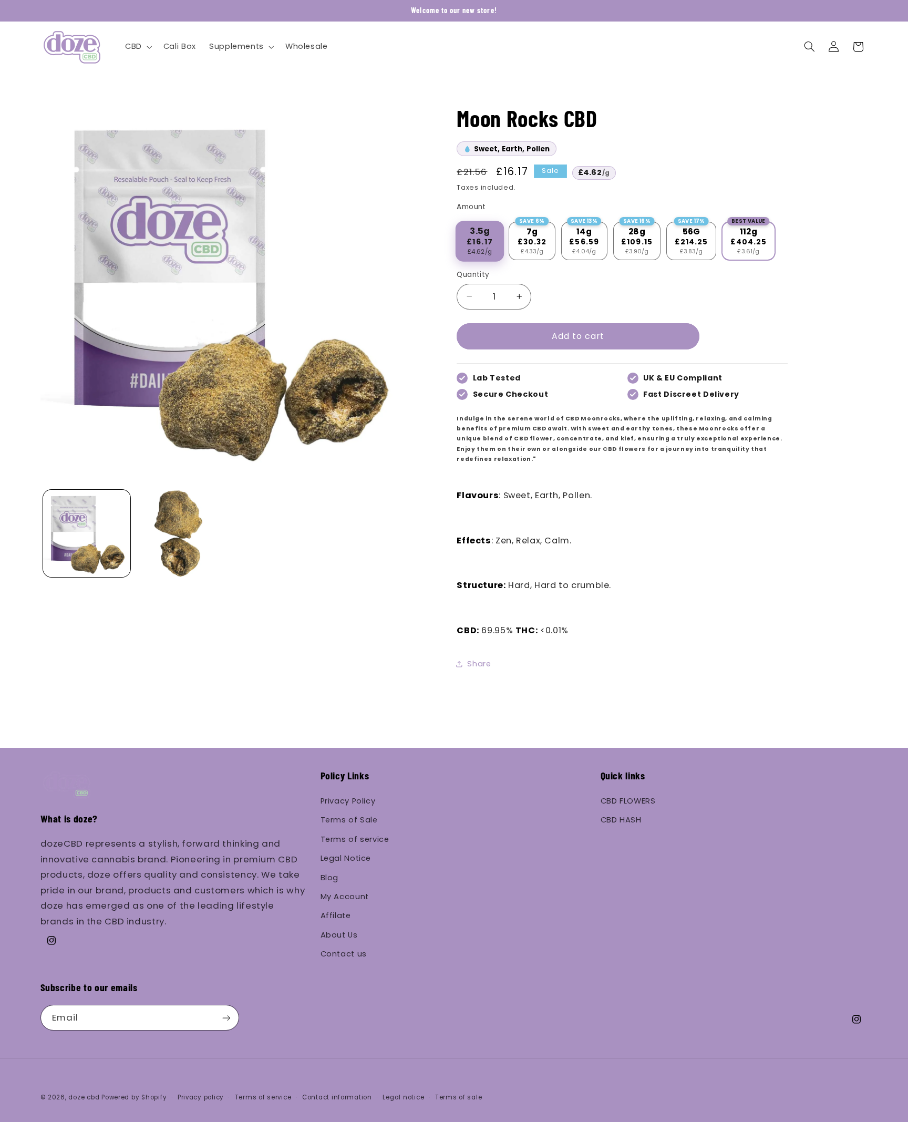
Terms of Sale (349, 820)
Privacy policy (201, 1097)
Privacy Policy (348, 801)
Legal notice (403, 1097)
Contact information (337, 1097)
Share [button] (479, 663)
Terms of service (355, 839)
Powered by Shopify (134, 1097)
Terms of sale (458, 1097)
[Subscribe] (226, 1018)
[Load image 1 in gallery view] (86, 533)
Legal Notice (346, 858)
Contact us (344, 954)
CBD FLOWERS (628, 801)
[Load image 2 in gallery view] (179, 533)
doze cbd (83, 1097)
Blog (330, 877)
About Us (339, 935)
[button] (137, 46)
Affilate (336, 915)
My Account (345, 896)
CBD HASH (621, 820)
